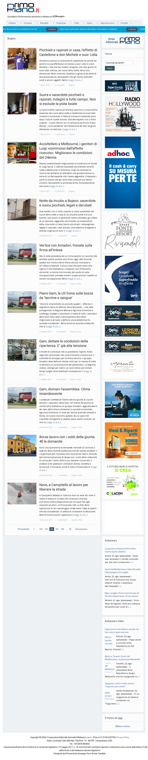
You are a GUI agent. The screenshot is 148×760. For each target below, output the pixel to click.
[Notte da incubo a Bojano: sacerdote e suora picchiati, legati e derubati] (22, 209)
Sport (88, 24)
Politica (10, 24)
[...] (131, 559)
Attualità (42, 24)
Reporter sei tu (107, 23)
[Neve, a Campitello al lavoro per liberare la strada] (22, 493)
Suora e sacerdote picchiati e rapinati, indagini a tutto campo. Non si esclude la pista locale (67, 99)
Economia (60, 24)
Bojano (72, 85)
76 (70, 529)
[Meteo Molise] (122, 726)
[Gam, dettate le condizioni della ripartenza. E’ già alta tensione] (22, 350)
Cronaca (26, 24)
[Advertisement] (123, 516)
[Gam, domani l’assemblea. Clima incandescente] (22, 397)
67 (57, 529)
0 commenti (59, 85)
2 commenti (61, 284)
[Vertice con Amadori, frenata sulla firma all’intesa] (22, 254)
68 (62, 529)
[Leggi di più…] (75, 80)
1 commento (60, 134)
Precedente (23, 529)
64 (41, 529)
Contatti (124, 23)
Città (75, 24)
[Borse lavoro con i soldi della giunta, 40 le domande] (22, 445)
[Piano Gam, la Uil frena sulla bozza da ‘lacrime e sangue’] (22, 302)
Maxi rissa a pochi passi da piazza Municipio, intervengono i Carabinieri (67, 29)
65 (46, 529)
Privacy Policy (123, 737)
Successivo (81, 529)
